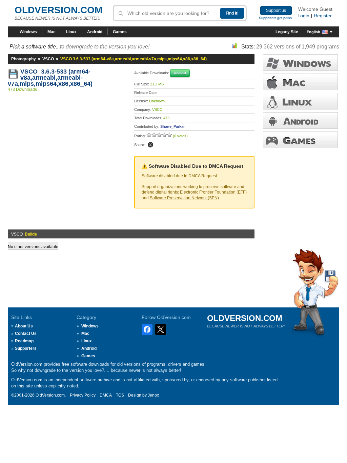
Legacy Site (286, 31)
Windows (28, 31)
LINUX (300, 101)
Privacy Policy (83, 395)
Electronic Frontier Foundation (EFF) (213, 192)
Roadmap (24, 341)
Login (303, 15)
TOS (120, 395)
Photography (23, 59)
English (313, 32)
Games (120, 31)
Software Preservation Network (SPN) (184, 198)
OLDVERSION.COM (58, 10)
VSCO (48, 59)
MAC (300, 82)
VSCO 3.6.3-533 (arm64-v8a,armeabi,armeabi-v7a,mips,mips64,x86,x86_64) (50, 77)
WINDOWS (300, 62)
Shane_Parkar (172, 126)
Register (323, 15)
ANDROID (300, 120)
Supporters (26, 348)
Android (94, 31)
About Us (24, 326)
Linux (71, 31)
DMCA (106, 395)
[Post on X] (150, 144)
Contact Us (26, 333)
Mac (51, 31)
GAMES (300, 140)
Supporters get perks (275, 18)
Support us (276, 10)
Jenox (153, 395)
